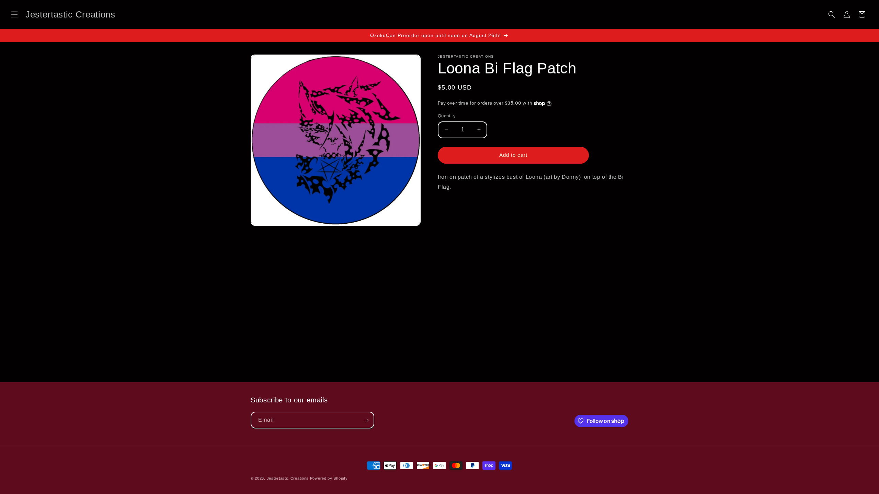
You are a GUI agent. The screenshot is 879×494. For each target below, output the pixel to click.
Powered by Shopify (329, 478)
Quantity (447, 115)
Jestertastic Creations (288, 478)
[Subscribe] (366, 420)
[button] (14, 14)
